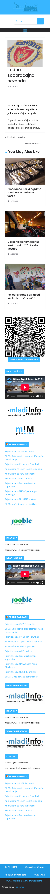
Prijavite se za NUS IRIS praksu (20, 499)
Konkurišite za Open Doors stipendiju (23, 468)
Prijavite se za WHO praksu (18, 478)
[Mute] (37, 396)
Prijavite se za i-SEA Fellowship (20, 451)
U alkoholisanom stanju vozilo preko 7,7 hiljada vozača (23, 245)
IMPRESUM (11, 866)
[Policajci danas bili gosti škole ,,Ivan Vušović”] (25, 277)
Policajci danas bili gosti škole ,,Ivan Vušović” (23, 296)
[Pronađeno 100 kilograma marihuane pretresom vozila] (25, 171)
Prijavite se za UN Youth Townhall (22, 464)
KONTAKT (39, 874)
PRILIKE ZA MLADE (18, 444)
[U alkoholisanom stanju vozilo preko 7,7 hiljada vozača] (25, 224)
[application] (25, 387)
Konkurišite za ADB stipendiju (20, 473)
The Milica (20, 886)
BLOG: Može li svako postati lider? (22, 504)
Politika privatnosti (15, 874)
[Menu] (25, 30)
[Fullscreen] (41, 396)
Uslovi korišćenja (34, 866)
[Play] (8, 396)
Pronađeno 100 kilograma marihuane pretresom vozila (24, 192)
